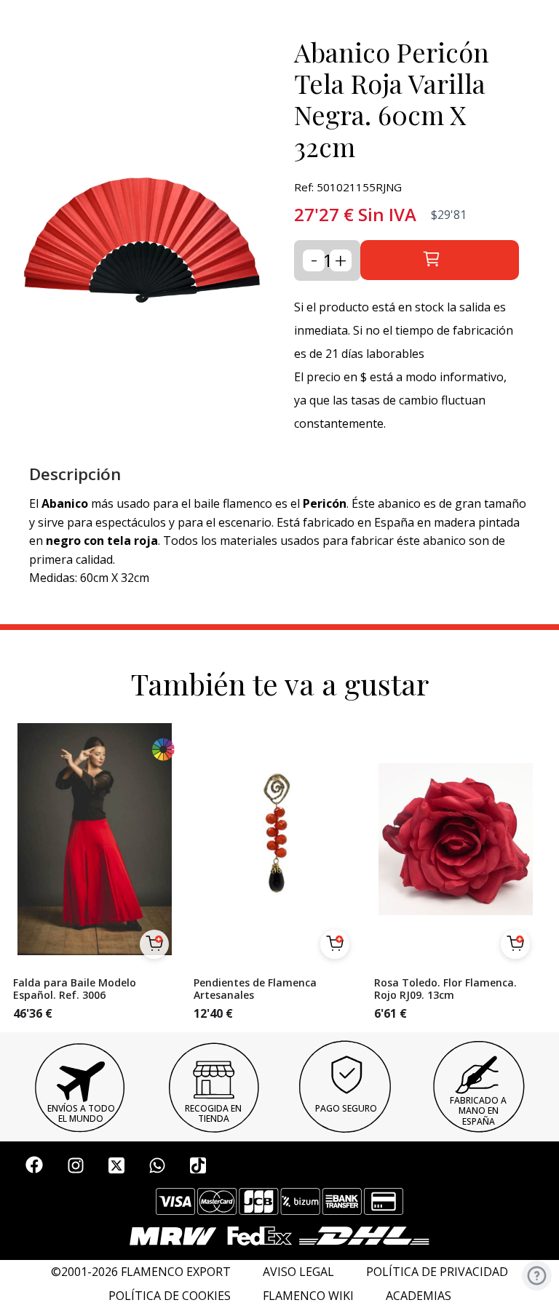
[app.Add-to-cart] (154, 944)
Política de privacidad (437, 1272)
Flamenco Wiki (308, 1296)
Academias (418, 1296)
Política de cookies (169, 1296)
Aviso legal (298, 1272)
